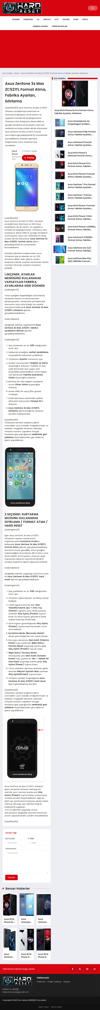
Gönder (11, 877)
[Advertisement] (50, 49)
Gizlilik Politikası (54, 981)
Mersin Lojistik (56, 1007)
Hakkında (41, 981)
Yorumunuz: (10, 848)
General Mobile (40, 26)
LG (38, 19)
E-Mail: (31, 838)
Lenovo (47, 19)
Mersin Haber (44, 1007)
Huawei (16, 19)
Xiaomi (66, 19)
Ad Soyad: (10, 838)
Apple (85, 19)
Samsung (28, 19)
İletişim (66, 981)
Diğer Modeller (59, 26)
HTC (57, 19)
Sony (75, 19)
